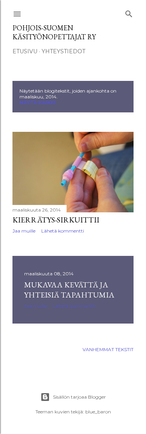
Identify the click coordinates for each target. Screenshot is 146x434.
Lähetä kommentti (62, 231)
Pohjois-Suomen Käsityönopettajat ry (54, 32)
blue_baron (98, 412)
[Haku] (129, 12)
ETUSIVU (24, 51)
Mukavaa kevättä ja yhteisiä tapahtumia (69, 290)
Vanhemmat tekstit (108, 349)
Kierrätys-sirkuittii (55, 220)
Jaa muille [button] (23, 231)
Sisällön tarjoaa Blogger (79, 397)
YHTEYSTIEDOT (63, 51)
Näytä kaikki (37, 102)
